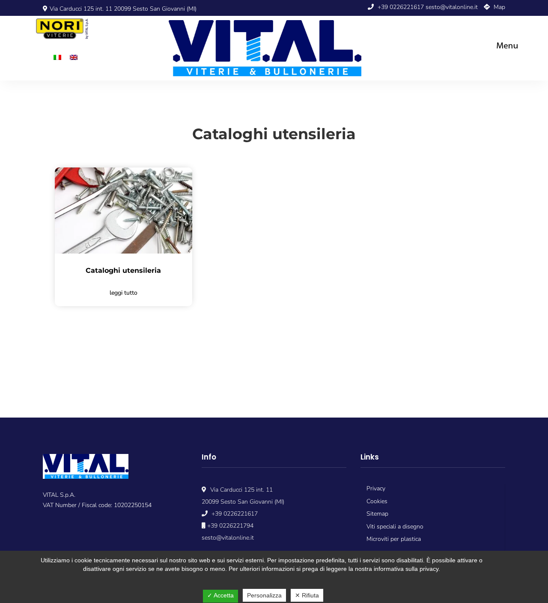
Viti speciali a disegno (394, 526)
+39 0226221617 (400, 7)
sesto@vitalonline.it (452, 7)
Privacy (375, 488)
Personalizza (264, 595)
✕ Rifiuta (307, 595)
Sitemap (377, 514)
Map (498, 7)
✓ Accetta (220, 595)
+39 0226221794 (229, 526)
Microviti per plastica (393, 539)
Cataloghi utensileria (123, 270)
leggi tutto (123, 293)
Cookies (376, 501)
